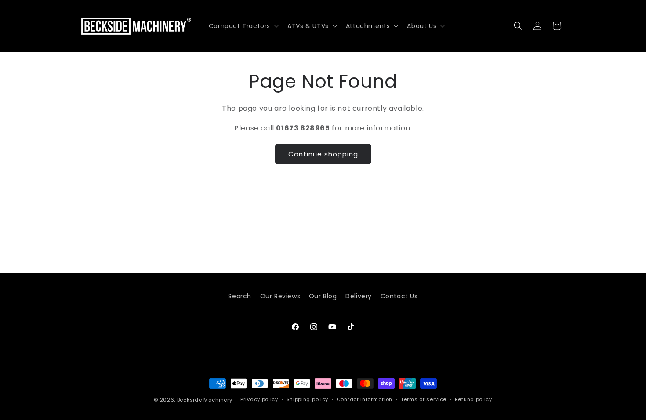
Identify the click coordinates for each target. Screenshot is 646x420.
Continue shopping (323, 153)
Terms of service (423, 399)
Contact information (364, 399)
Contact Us (399, 296)
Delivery (358, 296)
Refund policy (473, 399)
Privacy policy (259, 399)
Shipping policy (308, 399)
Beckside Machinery (204, 399)
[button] (243, 26)
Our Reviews (280, 296)
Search (239, 296)
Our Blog (323, 296)
